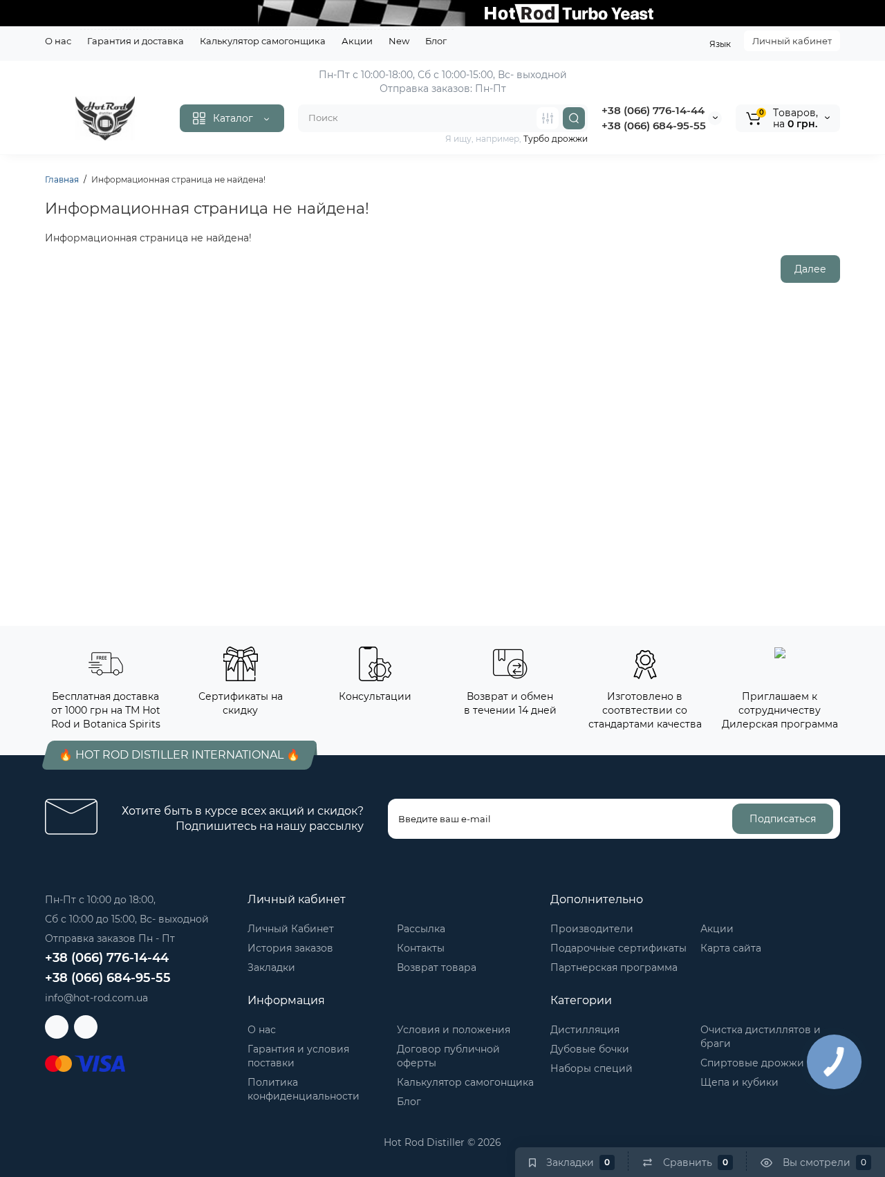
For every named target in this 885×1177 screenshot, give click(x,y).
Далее (810, 269)
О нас (58, 40)
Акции (357, 40)
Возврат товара (436, 967)
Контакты (421, 948)
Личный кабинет (792, 40)
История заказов (290, 948)
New (399, 40)
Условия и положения (453, 1029)
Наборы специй (591, 1068)
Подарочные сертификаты (618, 948)
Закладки (271, 967)
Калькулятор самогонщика (263, 40)
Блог (436, 40)
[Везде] (548, 118)
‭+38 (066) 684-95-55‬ (654, 125)
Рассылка (421, 929)
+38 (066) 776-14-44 (653, 110)
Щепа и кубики (739, 1082)
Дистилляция (585, 1029)
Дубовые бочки (589, 1049)
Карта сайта (730, 948)
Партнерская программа (614, 967)
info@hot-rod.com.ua (96, 998)
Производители (591, 929)
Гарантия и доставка (135, 40)
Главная (62, 179)
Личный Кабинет (291, 929)
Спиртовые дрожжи (752, 1063)
